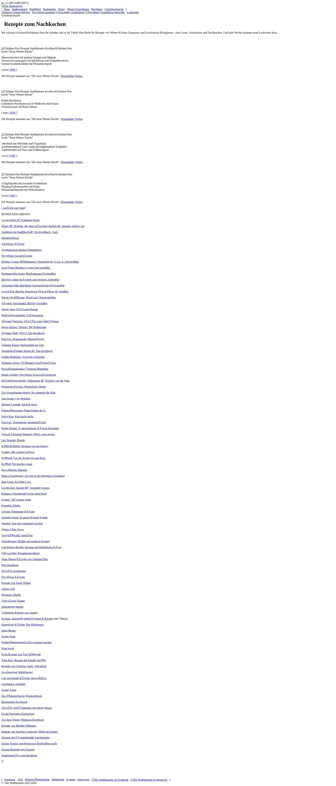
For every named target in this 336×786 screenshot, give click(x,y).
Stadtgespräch (19, 9)
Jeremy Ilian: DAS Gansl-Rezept (19, 309)
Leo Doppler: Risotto (13, 440)
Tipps (7, 9)
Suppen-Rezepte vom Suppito (17, 749)
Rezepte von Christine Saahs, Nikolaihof (23, 666)
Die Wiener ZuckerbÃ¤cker (16, 255)
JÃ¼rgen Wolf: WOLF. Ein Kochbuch (22, 333)
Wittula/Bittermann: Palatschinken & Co (23, 410)
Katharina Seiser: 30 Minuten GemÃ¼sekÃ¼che (28, 362)
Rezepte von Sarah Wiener (16, 582)
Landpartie (133, 12)
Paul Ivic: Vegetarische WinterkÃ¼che (22, 339)
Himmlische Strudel (12, 606)
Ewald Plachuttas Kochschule (17, 713)
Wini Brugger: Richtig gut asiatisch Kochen (25, 541)
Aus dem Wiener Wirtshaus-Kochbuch (22, 719)
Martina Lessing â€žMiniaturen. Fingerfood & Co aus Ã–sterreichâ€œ (40, 261)
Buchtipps (96, 9)
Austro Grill (8, 588)
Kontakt (70, 779)
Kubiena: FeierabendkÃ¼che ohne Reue (24, 493)
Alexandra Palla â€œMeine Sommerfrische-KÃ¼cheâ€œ (33, 285)
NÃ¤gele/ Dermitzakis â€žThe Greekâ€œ (24, 303)
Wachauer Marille (11, 594)
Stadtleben (35, 9)
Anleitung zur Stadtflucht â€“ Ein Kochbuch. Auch (29, 232)
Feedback (9, 779)
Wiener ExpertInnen (78, 9)
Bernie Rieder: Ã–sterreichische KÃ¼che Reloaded (30, 428)
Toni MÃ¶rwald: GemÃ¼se (17, 535)
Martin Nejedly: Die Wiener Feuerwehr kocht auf (28, 374)
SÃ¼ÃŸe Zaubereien (13, 571)
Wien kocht (7, 648)
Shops (61, 9)
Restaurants (49, 9)
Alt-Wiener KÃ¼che (12, 243)
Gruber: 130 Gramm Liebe (16, 499)
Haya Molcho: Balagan (14, 469)
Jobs (20, 779)
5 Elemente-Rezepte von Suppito (19, 612)
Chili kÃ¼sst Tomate (13, 600)
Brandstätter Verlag (71, 76)
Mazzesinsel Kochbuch (14, 701)
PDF (13, 69)
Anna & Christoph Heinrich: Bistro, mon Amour (28, 434)
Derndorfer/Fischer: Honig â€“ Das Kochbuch (27, 351)
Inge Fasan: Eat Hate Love (16, 481)
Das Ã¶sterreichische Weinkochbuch (21, 696)
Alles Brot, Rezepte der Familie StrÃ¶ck (23, 660)
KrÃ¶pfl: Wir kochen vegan (16, 464)
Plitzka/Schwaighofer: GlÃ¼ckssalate (22, 315)
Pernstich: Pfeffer (10, 505)
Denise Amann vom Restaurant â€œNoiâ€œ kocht (29, 743)
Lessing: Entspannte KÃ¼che (17, 511)
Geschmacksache (114, 9)
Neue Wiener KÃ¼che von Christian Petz (24, 559)
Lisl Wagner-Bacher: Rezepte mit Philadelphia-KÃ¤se (31, 547)
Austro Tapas (8, 690)
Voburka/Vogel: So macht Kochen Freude (24, 517)
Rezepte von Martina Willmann (18, 725)
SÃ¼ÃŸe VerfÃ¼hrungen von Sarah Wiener (26, 707)
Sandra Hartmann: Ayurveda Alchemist (23, 356)
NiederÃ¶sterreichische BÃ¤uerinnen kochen (26, 642)
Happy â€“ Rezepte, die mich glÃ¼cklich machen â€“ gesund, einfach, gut (42, 226)
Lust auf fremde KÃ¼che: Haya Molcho (23, 678)
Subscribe (119, 12)
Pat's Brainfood (9, 565)
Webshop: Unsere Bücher (15, 12)
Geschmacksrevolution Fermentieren (21, 249)
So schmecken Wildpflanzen (17, 672)
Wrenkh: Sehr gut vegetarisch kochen (22, 523)
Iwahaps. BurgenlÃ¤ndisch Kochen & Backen (27, 618)
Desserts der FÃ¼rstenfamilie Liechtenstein (25, 737)
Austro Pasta (8, 636)
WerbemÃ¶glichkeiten (37, 779)
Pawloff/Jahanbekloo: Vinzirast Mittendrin (24, 368)
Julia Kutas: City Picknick (15, 398)
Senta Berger (8, 630)
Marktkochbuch (10, 238)
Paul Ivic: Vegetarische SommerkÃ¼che (23, 422)
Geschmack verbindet (13, 684)
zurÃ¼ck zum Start (13, 207)
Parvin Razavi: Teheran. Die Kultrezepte (23, 327)
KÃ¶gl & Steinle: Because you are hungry (24, 446)
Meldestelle (58, 779)
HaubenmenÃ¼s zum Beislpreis (19, 755)
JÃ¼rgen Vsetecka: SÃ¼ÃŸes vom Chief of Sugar (30, 321)
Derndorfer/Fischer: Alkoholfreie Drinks (23, 386)
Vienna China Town (12, 529)
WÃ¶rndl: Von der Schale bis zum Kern (23, 458)
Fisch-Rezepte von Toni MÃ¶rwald (21, 654)
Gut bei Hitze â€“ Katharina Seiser (20, 220)
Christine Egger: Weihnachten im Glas (22, 345)
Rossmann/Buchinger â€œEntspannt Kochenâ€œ (28, 273)
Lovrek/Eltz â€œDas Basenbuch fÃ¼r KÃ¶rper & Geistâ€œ (34, 291)
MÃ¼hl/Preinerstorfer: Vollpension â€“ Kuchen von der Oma (35, 380)
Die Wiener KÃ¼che (13, 577)
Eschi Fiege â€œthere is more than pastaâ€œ (25, 267)
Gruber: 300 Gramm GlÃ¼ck (17, 452)
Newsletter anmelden (43, 12)
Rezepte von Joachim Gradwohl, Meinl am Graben (29, 731)
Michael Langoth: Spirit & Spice (19, 404)
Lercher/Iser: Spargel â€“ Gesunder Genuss (25, 487)
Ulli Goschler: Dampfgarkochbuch (20, 553)
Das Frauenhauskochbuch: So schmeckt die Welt (28, 392)
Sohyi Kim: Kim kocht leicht (17, 416)
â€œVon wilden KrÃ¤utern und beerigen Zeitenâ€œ (30, 279)
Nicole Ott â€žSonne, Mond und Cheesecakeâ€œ (28, 297)
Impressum (83, 779)
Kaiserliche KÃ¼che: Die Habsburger (22, 624)
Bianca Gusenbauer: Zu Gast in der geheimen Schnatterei (33, 475)
